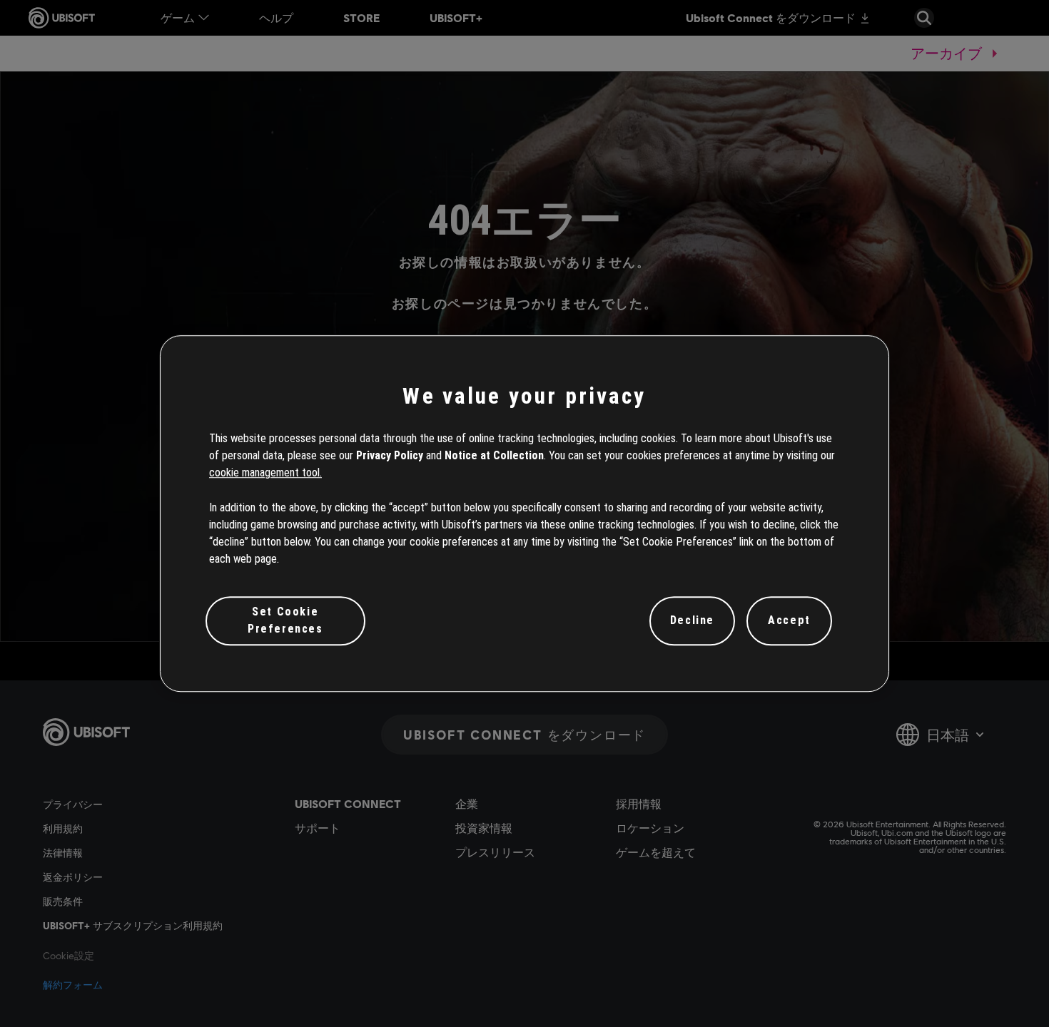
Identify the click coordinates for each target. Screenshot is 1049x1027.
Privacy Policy (389, 455)
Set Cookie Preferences (285, 620)
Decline (692, 621)
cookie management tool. (265, 473)
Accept (789, 621)
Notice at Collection (494, 455)
